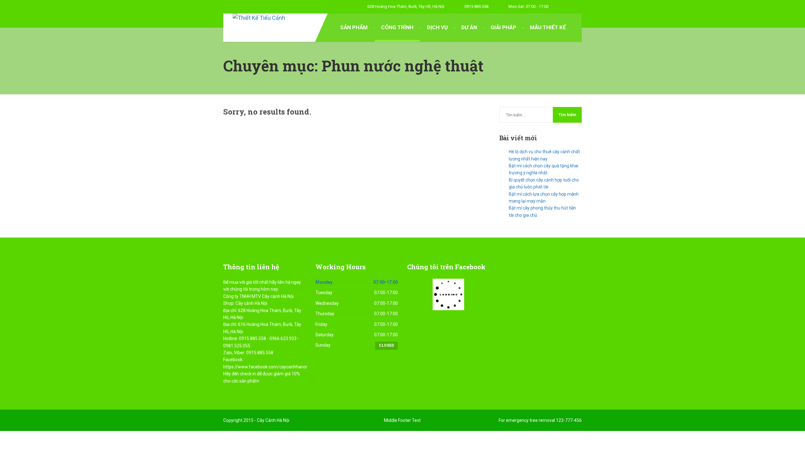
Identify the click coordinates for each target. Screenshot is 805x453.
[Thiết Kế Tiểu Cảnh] (254, 18)
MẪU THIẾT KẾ (548, 27)
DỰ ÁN (469, 27)
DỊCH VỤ (437, 27)
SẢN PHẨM (354, 27)
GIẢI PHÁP (503, 27)
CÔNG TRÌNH (397, 27)
